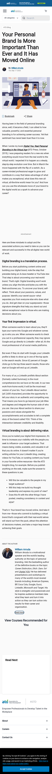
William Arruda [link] (17, 68)
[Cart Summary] (47, 11)
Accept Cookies (26, 769)
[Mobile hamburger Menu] (4, 11)
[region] (26, 761)
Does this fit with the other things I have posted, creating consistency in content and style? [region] (29, 498)
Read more (19, 612)
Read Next (11, 660)
